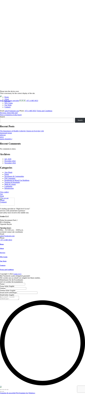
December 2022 (10, 161)
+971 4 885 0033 (30, 111)
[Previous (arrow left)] (1, 391)
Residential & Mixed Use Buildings (16, 180)
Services (2, 252)
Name (2, 284)
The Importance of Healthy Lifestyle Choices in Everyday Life (22, 131)
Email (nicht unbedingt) (8, 293)
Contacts (7, 107)
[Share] (3, 389)
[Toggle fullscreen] (5, 389)
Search (2, 117)
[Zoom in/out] (7, 389)
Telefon (2, 288)
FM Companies (9, 178)
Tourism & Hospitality (12, 182)
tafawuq (3, 135)
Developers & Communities (14, 176)
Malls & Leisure (10, 184)
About (2, 248)
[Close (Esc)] (1, 389)
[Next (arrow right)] (3, 391)
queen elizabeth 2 (6, 139)
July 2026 (7, 159)
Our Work (8, 105)
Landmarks (8, 186)
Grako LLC (17, 274)
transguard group (6, 133)
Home (2, 244)
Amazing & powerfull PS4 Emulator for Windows (17, 393)
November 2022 (10, 163)
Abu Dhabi (8, 172)
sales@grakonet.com (12, 111)
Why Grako (3, 257)
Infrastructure (9, 188)
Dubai (6, 174)
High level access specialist (9, 101)
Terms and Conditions (44, 111)
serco (2, 137)
